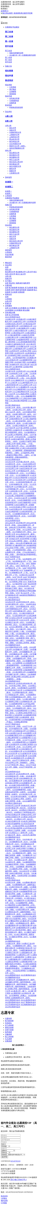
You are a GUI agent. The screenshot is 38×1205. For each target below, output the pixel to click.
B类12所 (9, 121)
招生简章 (9, 71)
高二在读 (9, 36)
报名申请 (9, 75)
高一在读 (9, 41)
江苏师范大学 (14, 173)
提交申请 (4, 1157)
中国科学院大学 (15, 132)
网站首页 (8, 263)
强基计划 (8, 205)
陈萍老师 (8, 1032)
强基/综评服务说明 (16, 53)
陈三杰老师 (9, 1037)
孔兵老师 (8, 1039)
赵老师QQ (4, 11)
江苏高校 (12, 87)
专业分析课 (9, 254)
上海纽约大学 (14, 135)
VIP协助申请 (14, 101)
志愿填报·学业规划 (12, 198)
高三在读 (9, 32)
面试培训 (8, 257)
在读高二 (9, 187)
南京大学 (12, 128)
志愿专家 (8, 1018)
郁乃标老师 (9, 1021)
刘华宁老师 (9, 1030)
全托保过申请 (14, 98)
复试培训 (9, 80)
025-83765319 (15, 1161)
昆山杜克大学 (14, 139)
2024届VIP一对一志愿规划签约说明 (22, 55)
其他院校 (12, 94)
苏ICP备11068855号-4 (18, 1180)
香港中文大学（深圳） (17, 146)
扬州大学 (12, 169)
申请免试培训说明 (16, 107)
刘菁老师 (8, 1041)
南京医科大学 (14, 155)
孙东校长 (8, 1023)
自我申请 (12, 103)
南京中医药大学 (15, 166)
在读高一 (9, 182)
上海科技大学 (14, 137)
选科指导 (8, 250)
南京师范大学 (14, 153)
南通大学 (12, 171)
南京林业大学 (14, 164)
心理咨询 (8, 252)
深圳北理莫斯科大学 (16, 148)
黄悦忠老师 (9, 1027)
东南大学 (12, 130)
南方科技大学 (14, 141)
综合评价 (8, 225)
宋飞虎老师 (9, 1025)
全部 (6, 267)
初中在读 (9, 46)
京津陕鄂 (12, 92)
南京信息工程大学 (16, 162)
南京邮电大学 (14, 157)
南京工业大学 (14, 159)
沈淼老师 (8, 1034)
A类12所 (9, 116)
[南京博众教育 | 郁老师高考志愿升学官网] (19, 13)
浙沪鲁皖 (12, 89)
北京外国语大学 (15, 144)
